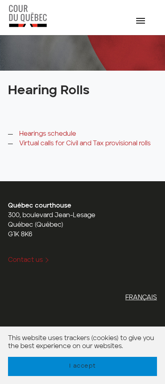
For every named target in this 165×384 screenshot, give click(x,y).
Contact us (25, 260)
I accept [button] (82, 366)
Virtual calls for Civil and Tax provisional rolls (85, 144)
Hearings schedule (47, 134)
